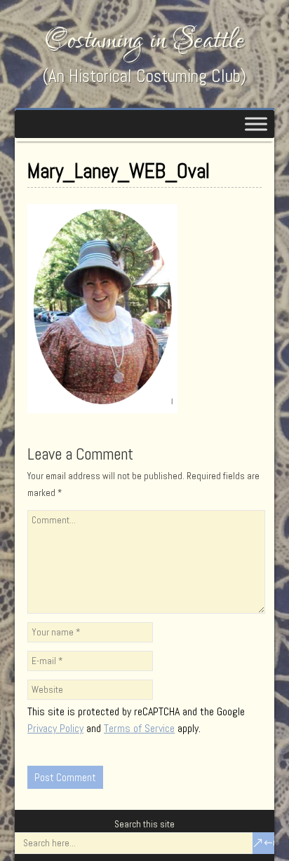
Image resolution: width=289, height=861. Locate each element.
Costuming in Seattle (144, 40)
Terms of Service (139, 728)
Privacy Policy (55, 728)
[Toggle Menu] (256, 123)
